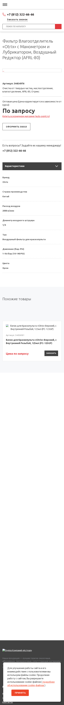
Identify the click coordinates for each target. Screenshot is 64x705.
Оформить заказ (16, 126)
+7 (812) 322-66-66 (20, 14)
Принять (20, 693)
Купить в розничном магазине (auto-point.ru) (26, 116)
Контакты (7, 702)
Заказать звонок (17, 19)
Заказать (51, 353)
